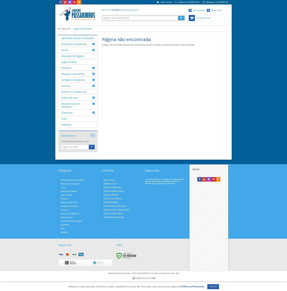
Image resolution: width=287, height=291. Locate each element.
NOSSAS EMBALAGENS (114, 191)
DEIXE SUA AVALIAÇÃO (113, 214)
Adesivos (64, 232)
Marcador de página (69, 191)
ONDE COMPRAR (111, 195)
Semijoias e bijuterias (69, 206)
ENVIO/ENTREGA (111, 202)
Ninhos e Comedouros (70, 214)
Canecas (64, 210)
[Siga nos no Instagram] (70, 2)
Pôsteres (64, 199)
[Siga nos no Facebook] (60, 2)
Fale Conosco (166, 2)
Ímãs (63, 228)
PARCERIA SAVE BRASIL (114, 217)
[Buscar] (181, 18)
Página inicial (66, 29)
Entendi (213, 286)
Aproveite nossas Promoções (72, 180)
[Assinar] (92, 147)
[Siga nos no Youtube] (65, 2)
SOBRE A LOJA (110, 184)
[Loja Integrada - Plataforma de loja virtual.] (143, 278)
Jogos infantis (66, 195)
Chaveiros (65, 225)
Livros (63, 187)
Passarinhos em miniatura (71, 221)
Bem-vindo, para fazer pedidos (120, 10)
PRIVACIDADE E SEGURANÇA (116, 210)
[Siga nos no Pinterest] (74, 2)
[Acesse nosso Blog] (79, 2)
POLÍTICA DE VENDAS (113, 199)
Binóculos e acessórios (70, 184)
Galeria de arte (67, 217)
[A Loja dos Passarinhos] (78, 14)
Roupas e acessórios (69, 202)
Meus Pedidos (199, 10)
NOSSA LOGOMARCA (113, 187)
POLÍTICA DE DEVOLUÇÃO (115, 206)
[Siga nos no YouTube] (204, 179)
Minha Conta (216, 10)
